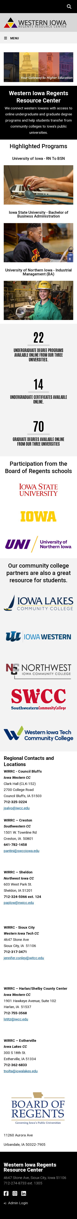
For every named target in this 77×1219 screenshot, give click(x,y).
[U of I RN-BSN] (38, 184)
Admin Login (18, 1203)
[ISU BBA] (38, 242)
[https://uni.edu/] (38, 544)
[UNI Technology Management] (38, 300)
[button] (69, 6)
